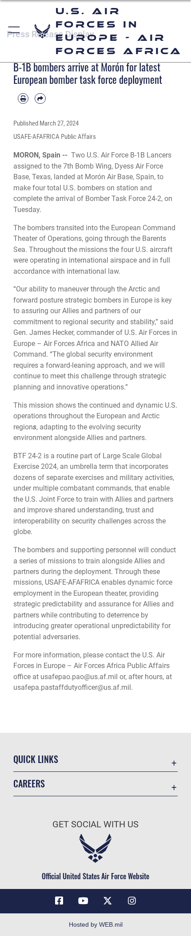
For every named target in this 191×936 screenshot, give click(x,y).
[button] (14, 31)
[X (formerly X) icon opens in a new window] (107, 901)
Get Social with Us (95, 824)
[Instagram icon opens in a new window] (132, 901)
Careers (29, 783)
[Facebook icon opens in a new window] (59, 901)
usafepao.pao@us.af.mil (79, 677)
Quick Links (35, 759)
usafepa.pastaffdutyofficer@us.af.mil (72, 687)
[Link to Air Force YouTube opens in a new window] (83, 901)
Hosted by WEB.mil (96, 924)
